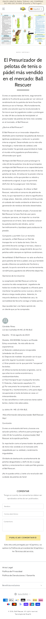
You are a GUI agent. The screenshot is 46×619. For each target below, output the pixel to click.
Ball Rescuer (18, 611)
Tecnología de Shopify (23, 614)
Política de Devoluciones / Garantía (18, 575)
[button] (36, 9)
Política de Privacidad (12, 571)
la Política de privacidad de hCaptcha (26, 548)
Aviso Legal (7, 567)
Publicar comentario (23, 537)
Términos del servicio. (24, 551)
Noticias (25, 52)
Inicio (18, 52)
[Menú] (3, 9)
